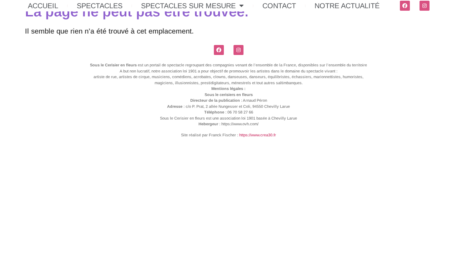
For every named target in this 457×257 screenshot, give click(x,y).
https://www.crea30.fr (257, 135)
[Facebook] (405, 6)
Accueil (43, 5)
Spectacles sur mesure (188, 5)
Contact (279, 5)
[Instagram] (425, 6)
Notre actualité (347, 5)
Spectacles (99, 5)
